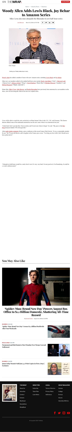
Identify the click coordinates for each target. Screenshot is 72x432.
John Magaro (20, 89)
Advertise (22, 391)
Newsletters (23, 404)
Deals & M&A (6, 342)
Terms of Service (50, 388)
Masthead (22, 401)
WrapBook (23, 407)
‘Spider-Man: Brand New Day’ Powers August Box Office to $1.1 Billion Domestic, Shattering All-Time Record (36, 312)
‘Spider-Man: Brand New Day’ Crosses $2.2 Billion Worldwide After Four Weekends (23, 327)
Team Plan (36, 391)
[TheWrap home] (14, 2)
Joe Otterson (20, 22)
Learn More (36, 394)
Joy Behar (58, 77)
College (60, 391)
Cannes (60, 388)
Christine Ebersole (50, 83)
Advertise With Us (63, 401)
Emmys (60, 394)
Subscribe (65, 1)
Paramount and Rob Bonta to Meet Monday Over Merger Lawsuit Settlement (24, 346)
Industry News (35, 6)
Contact (22, 394)
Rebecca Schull (16, 83)
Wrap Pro (36, 385)
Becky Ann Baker (46, 81)
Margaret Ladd (61, 81)
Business (44, 6)
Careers (22, 397)
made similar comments (12, 131)
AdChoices (49, 394)
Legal (48, 385)
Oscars (60, 397)
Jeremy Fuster (29, 318)
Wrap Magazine (64, 385)
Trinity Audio (18, 71)
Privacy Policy (49, 391)
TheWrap (23, 385)
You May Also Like (13, 261)
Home (27, 6)
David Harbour (31, 83)
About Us (22, 388)
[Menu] (4, 2)
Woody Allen (6, 77)
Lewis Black (49, 77)
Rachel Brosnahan (32, 89)
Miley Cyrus (12, 89)
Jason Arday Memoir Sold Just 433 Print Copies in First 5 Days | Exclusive (23, 365)
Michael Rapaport (7, 85)
